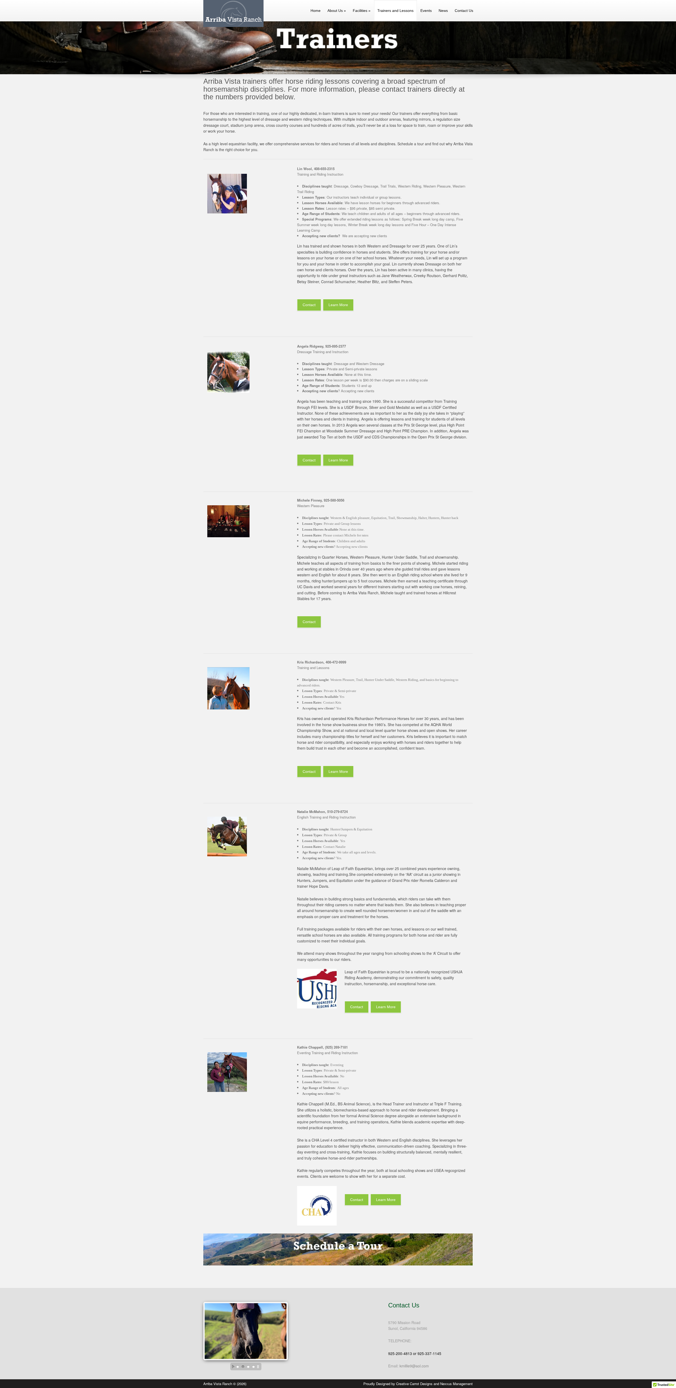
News (443, 10)
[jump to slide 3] (248, 1366)
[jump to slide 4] (253, 1366)
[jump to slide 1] (237, 1366)
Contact (309, 305)
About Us (336, 10)
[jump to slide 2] (243, 1366)
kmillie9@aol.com (414, 1365)
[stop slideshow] (259, 1366)
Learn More (338, 305)
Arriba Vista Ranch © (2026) (224, 1383)
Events (426, 10)
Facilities (361, 10)
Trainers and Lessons (395, 10)
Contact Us (464, 10)
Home (316, 10)
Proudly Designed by (418, 1383)
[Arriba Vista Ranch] (231, 25)
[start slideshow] (232, 1366)
